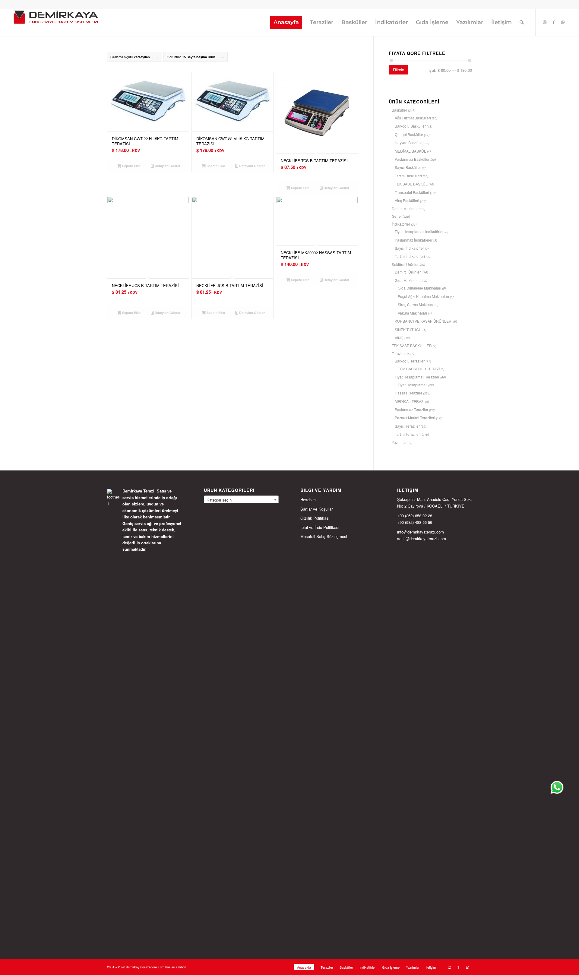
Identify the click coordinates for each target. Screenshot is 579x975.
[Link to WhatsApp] (563, 22)
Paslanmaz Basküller (412, 159)
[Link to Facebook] (553, 22)
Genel (397, 216)
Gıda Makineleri (408, 280)
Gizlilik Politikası (314, 518)
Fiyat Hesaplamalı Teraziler (417, 376)
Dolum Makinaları (406, 208)
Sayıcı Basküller (408, 167)
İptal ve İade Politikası (319, 527)
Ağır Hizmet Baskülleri (413, 117)
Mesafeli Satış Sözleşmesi (323, 536)
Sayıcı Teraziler (407, 426)
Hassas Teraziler (408, 392)
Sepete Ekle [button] (131, 165)
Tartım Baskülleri (408, 175)
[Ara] (522, 22)
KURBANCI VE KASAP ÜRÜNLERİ (423, 321)
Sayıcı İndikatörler (409, 248)
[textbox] (241, 500)
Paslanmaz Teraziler (411, 409)
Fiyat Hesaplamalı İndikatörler (419, 231)
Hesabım (308, 499)
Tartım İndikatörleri (410, 256)
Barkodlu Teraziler (410, 360)
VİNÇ (399, 337)
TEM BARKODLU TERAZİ (419, 368)
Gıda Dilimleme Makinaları (419, 287)
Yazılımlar (400, 442)
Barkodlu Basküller (410, 125)
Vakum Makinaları (412, 312)
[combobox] (241, 499)
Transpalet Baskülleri (412, 192)
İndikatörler (401, 223)
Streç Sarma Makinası (416, 304)
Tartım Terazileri (408, 434)
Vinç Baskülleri (407, 200)
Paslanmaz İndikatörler (413, 239)
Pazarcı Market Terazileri (415, 417)
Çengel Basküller (409, 134)
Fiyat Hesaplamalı (412, 384)
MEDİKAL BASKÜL (410, 151)
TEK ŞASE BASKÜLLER (412, 345)
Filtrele (398, 69)
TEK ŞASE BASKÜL (411, 183)
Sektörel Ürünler (405, 264)
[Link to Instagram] (544, 22)
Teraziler (399, 353)
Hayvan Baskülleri (410, 142)
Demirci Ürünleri (408, 271)
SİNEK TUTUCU (408, 329)
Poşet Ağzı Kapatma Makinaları (423, 296)
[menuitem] (286, 22)
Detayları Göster (167, 165)
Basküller (399, 109)
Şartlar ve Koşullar (316, 509)
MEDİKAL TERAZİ (409, 401)
